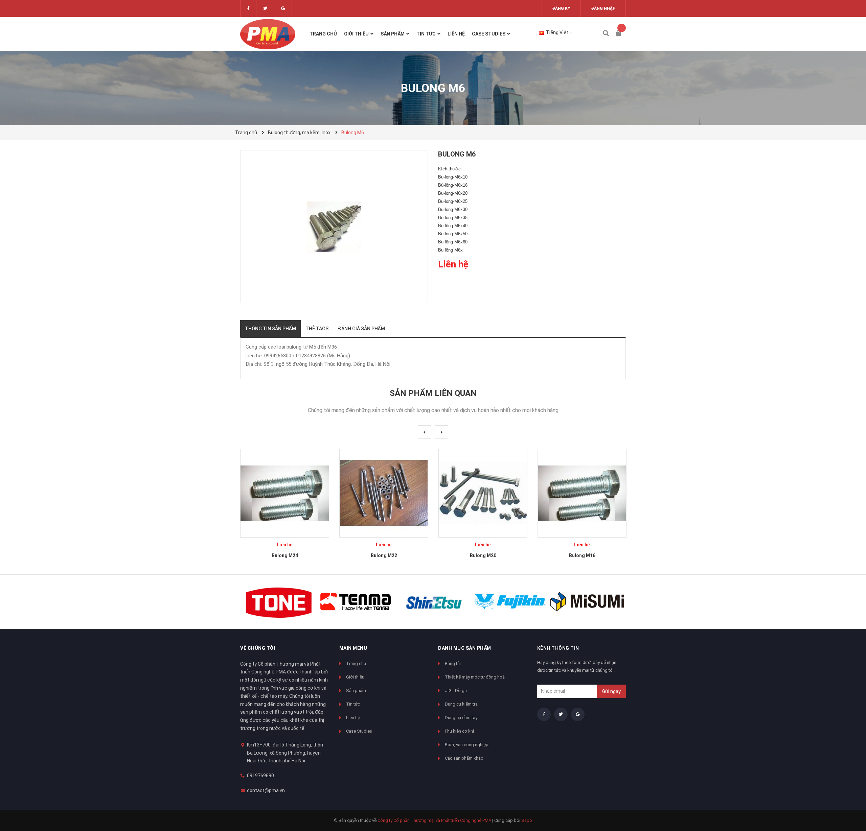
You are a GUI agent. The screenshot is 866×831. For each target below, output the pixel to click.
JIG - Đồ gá (456, 690)
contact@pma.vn (266, 790)
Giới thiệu (355, 677)
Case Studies (359, 731)
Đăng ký (561, 8)
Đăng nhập (603, 8)
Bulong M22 (384, 555)
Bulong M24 (285, 555)
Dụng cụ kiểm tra (461, 704)
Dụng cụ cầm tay (461, 717)
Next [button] (441, 432)
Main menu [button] (353, 648)
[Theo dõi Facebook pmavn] (248, 8)
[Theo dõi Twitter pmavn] (265, 8)
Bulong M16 (582, 555)
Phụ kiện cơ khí (459, 731)
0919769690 (260, 775)
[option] (284, 506)
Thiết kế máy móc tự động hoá (475, 677)
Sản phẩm (356, 690)
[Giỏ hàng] (621, 34)
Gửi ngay (611, 691)
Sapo (526, 820)
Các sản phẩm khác (464, 758)
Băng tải (453, 663)
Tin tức (353, 704)
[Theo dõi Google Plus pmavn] (283, 8)
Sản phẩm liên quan (433, 393)
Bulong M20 (483, 555)
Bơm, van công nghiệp (466, 744)
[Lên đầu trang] (847, 798)
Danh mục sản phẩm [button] (464, 648)
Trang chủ (356, 663)
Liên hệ (353, 717)
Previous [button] (424, 432)
